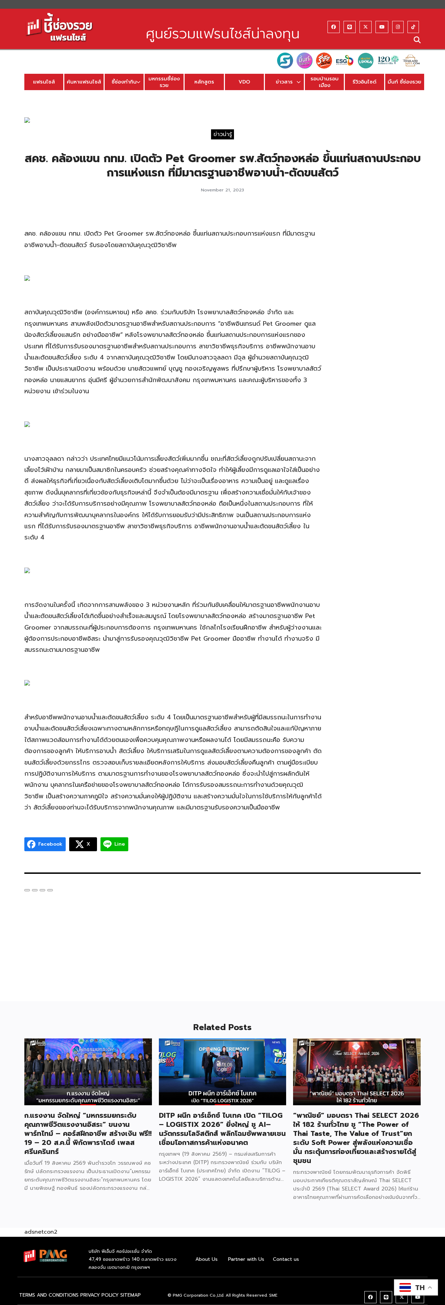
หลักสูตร (204, 82)
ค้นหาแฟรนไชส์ (84, 82)
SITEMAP (130, 1295)
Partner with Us (246, 1259)
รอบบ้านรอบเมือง (324, 82)
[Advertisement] (378, 315)
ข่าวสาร (284, 82)
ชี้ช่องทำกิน (124, 82)
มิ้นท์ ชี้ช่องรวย (404, 82)
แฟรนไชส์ (44, 82)
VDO (244, 82)
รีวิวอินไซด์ (365, 82)
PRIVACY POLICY (99, 1295)
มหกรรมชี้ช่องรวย (164, 82)
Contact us (286, 1259)
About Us (206, 1259)
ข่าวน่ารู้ (222, 134)
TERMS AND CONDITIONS (49, 1295)
